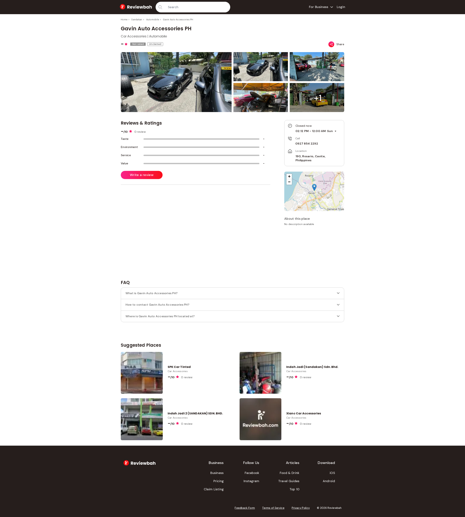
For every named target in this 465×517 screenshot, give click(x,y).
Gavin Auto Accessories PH (178, 19)
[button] (318, 98)
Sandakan (136, 19)
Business (217, 473)
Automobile (152, 19)
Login (341, 7)
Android (329, 481)
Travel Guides (289, 481)
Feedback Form (245, 508)
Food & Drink (290, 473)
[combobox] (197, 7)
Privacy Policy (301, 508)
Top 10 (295, 489)
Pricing (218, 481)
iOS (332, 473)
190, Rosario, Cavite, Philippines (311, 158)
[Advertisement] (314, 254)
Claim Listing (214, 489)
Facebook (252, 473)
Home (124, 19)
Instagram (251, 481)
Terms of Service (273, 508)
